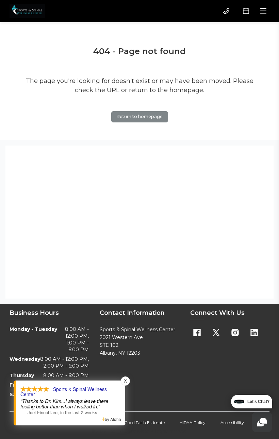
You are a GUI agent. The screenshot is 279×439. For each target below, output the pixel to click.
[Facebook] (197, 332)
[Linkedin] (254, 332)
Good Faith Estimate (146, 422)
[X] (216, 332)
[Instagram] (235, 332)
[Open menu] (263, 11)
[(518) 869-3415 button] (226, 10)
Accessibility (232, 422)
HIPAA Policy (195, 422)
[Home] (27, 11)
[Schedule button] (246, 10)
